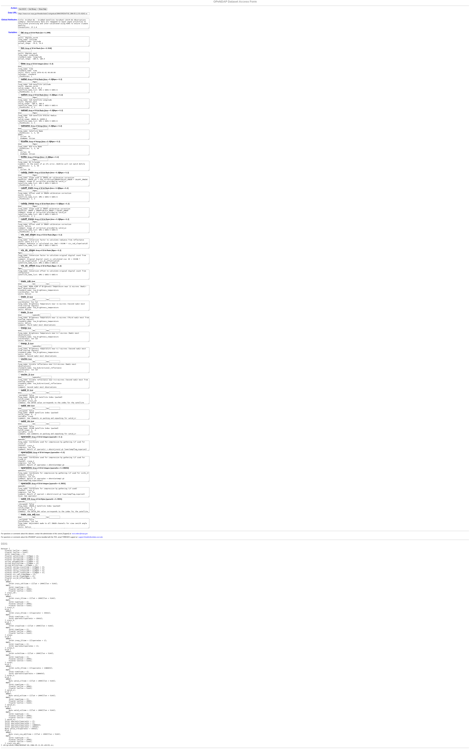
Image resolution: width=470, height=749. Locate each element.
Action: (14, 8)
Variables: (13, 32)
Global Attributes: (9, 20)
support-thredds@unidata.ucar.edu (90, 537)
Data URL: (13, 13)
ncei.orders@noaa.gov (80, 534)
